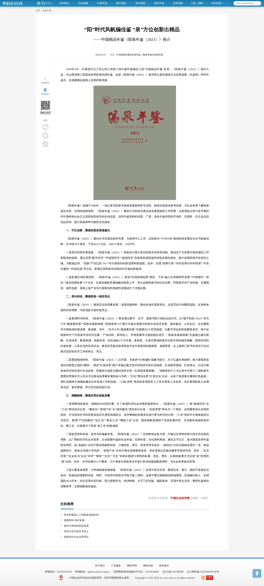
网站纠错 (148, 565)
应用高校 (178, 3)
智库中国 (159, 3)
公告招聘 (197, 3)
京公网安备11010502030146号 (203, 571)
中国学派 (102, 3)
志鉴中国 (46, 10)
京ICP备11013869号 (173, 571)
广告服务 (116, 565)
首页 (38, 10)
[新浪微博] (45, 135)
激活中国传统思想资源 (76, 525)
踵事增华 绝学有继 (74, 520)
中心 (49, 3)
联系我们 (164, 565)
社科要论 (64, 3)
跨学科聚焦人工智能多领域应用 (81, 514)
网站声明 (132, 565)
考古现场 (140, 3)
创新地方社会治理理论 (76, 536)
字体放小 (45, 94)
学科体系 (216, 3)
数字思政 (121, 3)
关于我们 (100, 565)
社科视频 (83, 3)
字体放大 (45, 83)
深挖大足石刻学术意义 (76, 531)
